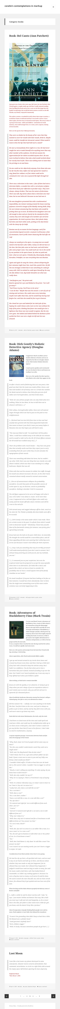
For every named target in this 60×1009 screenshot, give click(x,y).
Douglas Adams (31, 597)
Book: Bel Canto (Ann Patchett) (29, 35)
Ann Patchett (28, 330)
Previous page (7, 996)
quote (33, 330)
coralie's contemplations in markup (23, 5)
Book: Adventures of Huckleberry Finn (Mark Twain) (29, 614)
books (21, 330)
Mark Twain (34, 938)
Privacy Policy (12, 1006)
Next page (53, 996)
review (37, 330)
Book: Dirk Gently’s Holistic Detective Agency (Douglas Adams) (26, 347)
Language (26, 938)
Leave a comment (45, 330)
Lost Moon (16, 953)
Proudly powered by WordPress (25, 1006)
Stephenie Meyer (32, 986)
